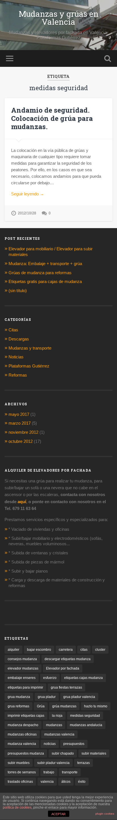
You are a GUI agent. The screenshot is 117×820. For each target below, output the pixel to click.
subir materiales (94, 753)
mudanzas (54, 725)
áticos (65, 782)
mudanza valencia (22, 744)
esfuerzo (50, 678)
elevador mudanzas (23, 668)
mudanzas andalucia (86, 725)
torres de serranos (22, 772)
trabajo (48, 772)
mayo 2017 (19, 414)
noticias (50, 744)
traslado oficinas (20, 782)
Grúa (41, 706)
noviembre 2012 (23, 432)
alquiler (13, 650)
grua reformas (18, 706)
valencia (47, 782)
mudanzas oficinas (22, 734)
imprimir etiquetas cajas (26, 716)
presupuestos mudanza (26, 753)
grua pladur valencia (79, 697)
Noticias (16, 356)
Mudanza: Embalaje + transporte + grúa (46, 263)
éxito (81, 782)
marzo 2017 (20, 423)
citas (83, 650)
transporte (70, 772)
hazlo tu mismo (95, 706)
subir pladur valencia (53, 763)
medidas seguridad (85, 716)
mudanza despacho (23, 725)
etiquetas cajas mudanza (83, 678)
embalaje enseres (21, 678)
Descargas (19, 338)
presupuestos (73, 744)
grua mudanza (19, 697)
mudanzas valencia (59, 734)
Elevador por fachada (62, 668)
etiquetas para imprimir (25, 687)
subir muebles (19, 763)
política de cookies (17, 807)
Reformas (18, 375)
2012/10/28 (27, 213)
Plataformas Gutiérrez (29, 365)
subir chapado (63, 753)
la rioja (57, 716)
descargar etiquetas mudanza (68, 659)
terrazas (83, 763)
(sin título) (18, 290)
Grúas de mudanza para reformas (40, 272)
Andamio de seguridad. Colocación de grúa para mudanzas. (52, 118)
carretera (66, 650)
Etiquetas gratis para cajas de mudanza (45, 281)
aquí (22, 501)
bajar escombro (39, 650)
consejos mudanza (22, 659)
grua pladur (47, 697)
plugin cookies (104, 813)
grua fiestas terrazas (66, 687)
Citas (13, 329)
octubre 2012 (21, 441)
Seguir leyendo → (27, 193)
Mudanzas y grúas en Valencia (59, 18)
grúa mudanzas (64, 706)
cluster (100, 650)
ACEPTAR (58, 814)
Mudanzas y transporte (30, 348)
